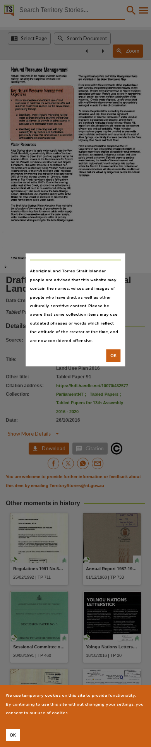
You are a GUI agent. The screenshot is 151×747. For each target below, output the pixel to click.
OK (113, 355)
